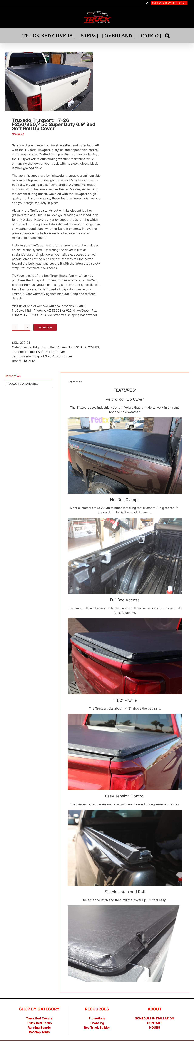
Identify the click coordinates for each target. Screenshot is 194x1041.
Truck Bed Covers (39, 1018)
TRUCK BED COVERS (84, 347)
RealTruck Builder (97, 1027)
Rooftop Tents (39, 1032)
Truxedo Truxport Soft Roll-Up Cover (38, 352)
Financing (97, 1023)
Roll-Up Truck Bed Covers (48, 347)
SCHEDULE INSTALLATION (154, 1018)
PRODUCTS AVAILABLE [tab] (21, 384)
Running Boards (39, 1027)
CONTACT (154, 1023)
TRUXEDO (29, 361)
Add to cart (45, 327)
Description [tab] (13, 376)
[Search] (167, 35)
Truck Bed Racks (39, 1023)
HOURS (154, 1027)
